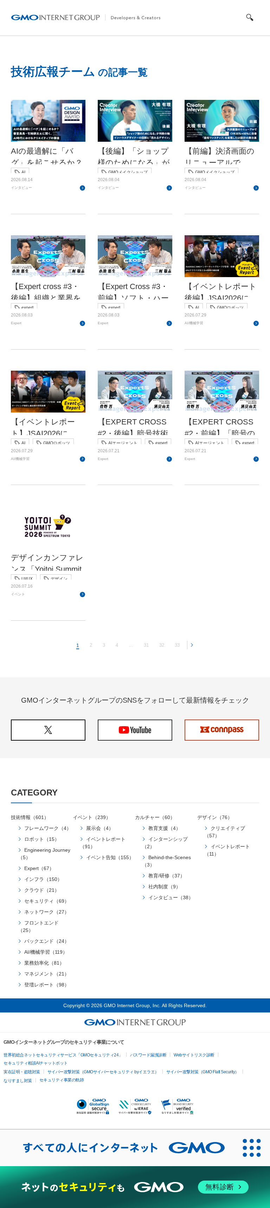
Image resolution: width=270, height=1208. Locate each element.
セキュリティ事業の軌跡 (61, 1080)
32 (161, 645)
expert (27, 307)
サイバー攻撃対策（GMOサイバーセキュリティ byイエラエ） (103, 1071)
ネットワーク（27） (46, 912)
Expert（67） (39, 868)
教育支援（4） (164, 828)
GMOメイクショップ (128, 172)
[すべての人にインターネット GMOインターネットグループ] (116, 1148)
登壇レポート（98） (46, 985)
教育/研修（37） (166, 875)
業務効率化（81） (44, 963)
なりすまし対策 (18, 1080)
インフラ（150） (43, 879)
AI (23, 172)
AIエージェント (122, 443)
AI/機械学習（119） (46, 952)
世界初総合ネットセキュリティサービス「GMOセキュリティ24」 (63, 1055)
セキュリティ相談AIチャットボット (36, 1063)
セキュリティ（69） (46, 901)
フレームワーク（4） (47, 828)
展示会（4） (100, 828)
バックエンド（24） (46, 941)
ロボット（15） (41, 839)
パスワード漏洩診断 (148, 1055)
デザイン (59, 578)
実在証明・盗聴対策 (22, 1071)
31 (146, 645)
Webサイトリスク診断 (194, 1055)
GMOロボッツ (230, 307)
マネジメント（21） (46, 974)
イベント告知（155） (110, 857)
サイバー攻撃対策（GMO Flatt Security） (202, 1071)
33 (177, 645)
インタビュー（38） (170, 897)
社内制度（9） (164, 886)
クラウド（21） (41, 890)
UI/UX (27, 578)
